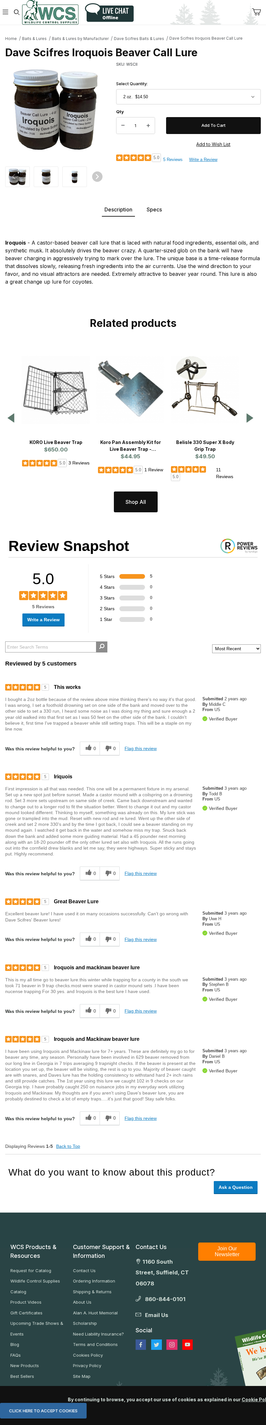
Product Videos (26, 1302)
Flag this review (141, 748)
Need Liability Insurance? (98, 1334)
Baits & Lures (34, 38)
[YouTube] (187, 1344)
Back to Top (68, 1146)
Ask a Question (236, 1187)
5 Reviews (173, 159)
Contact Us (84, 1270)
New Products (24, 1365)
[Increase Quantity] (148, 125)
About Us (82, 1302)
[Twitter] (156, 1344)
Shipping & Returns (92, 1291)
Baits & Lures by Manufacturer (80, 38)
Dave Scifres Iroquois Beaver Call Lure (206, 38)
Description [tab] (118, 209)
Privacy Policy (87, 1365)
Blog (14, 1344)
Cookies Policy (88, 1355)
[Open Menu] (5, 12)
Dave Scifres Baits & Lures (139, 38)
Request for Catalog (30, 1270)
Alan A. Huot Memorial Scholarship (95, 1318)
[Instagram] (171, 1344)
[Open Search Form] (16, 12)
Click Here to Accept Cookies (43, 1410)
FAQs (15, 1355)
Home (11, 38)
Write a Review (203, 159)
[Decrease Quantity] (122, 125)
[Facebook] (141, 1344)
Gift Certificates (26, 1312)
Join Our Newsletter (227, 1251)
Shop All (136, 502)
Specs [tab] (154, 209)
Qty (120, 111)
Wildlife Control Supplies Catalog (35, 1286)
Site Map (82, 1376)
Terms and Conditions (95, 1344)
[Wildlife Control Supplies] (50, 12)
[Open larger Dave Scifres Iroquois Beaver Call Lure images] (55, 109)
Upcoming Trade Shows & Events (36, 1329)
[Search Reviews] (101, 646)
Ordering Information (94, 1281)
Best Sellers (22, 1376)
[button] (17, 176)
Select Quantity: (132, 83)
